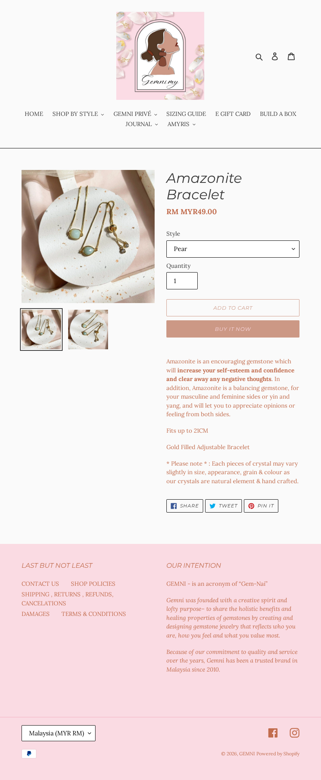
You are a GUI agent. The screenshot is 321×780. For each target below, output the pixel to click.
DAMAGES (36, 614)
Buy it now (233, 329)
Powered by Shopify (277, 754)
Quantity (178, 265)
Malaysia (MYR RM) (56, 733)
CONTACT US (40, 583)
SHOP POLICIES (93, 583)
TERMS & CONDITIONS (93, 614)
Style (173, 233)
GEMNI (247, 754)
